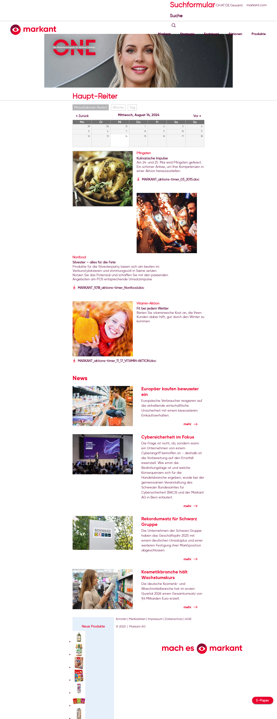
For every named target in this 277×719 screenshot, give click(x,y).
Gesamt (236, 5)
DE (227, 5)
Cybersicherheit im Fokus (167, 437)
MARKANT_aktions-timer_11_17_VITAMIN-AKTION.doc (117, 361)
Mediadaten (137, 619)
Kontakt (121, 619)
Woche (118, 107)
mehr (187, 424)
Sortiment (211, 34)
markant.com (256, 5)
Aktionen (235, 34)
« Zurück (82, 116)
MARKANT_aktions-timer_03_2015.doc (170, 179)
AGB (188, 619)
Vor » (197, 116)
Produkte (259, 34)
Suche (177, 15)
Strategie (187, 34)
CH (218, 5)
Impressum (155, 619)
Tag (132, 107)
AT (223, 5)
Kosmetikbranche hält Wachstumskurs (164, 574)
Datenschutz (174, 619)
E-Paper (262, 700)
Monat (90, 107)
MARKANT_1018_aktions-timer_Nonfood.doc (111, 288)
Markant (164, 34)
